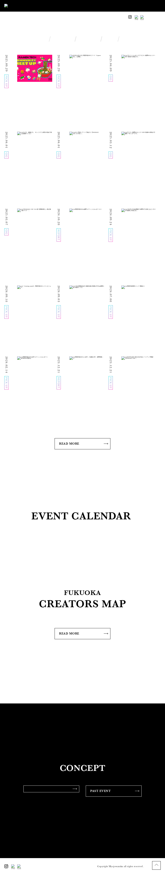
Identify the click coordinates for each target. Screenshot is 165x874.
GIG (110, 39)
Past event (100, 791)
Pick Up (62, 39)
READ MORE (69, 443)
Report (88, 39)
